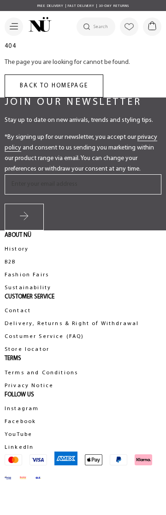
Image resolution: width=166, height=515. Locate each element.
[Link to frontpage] (37, 25)
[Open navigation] (14, 27)
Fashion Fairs (27, 275)
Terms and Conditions (41, 373)
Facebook (20, 421)
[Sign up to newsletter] (24, 217)
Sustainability (28, 288)
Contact (18, 311)
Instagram (22, 409)
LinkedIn (19, 447)
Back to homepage (54, 86)
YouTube (18, 434)
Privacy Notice (29, 386)
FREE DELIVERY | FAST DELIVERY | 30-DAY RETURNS (83, 6)
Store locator (27, 349)
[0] (152, 26)
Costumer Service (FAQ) (44, 336)
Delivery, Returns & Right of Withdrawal (72, 323)
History (17, 249)
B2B (10, 262)
